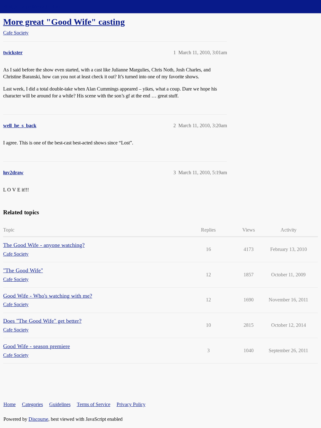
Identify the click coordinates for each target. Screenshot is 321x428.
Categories (32, 404)
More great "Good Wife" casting (64, 22)
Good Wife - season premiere (36, 346)
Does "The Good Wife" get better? (42, 321)
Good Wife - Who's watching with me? (47, 296)
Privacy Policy (131, 404)
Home (9, 404)
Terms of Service (93, 404)
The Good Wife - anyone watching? (44, 245)
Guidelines (60, 404)
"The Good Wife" (23, 270)
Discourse (38, 419)
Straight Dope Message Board (33, 6)
